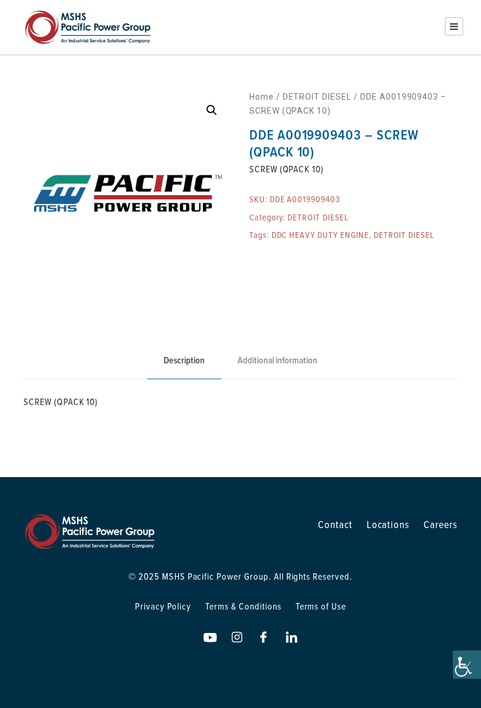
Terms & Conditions (243, 606)
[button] (211, 110)
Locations (388, 524)
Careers (441, 524)
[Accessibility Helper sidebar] (467, 665)
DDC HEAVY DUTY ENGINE (320, 235)
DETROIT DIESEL (317, 96)
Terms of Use (321, 606)
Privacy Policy (163, 606)
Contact (335, 524)
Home (261, 96)
